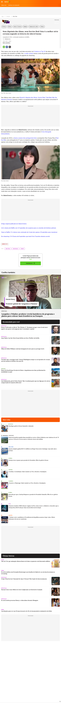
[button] (2, 2)
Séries (9, 26)
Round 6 (22, 97)
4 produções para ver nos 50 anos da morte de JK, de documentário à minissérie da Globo (26, 611)
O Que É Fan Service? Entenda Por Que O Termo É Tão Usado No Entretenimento (24, 579)
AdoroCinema (15, 248)
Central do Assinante (13, 5)
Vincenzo (9, 99)
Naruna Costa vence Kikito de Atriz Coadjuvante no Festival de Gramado (21, 589)
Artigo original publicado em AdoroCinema (13, 224)
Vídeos (42, 26)
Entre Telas (15, 16)
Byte (10, 503)
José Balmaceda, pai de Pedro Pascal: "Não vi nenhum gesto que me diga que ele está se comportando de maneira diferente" (25, 381)
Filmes (4, 26)
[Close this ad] (60, 702)
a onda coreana (28, 53)
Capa (2, 16)
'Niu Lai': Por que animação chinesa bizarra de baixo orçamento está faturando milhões (25, 561)
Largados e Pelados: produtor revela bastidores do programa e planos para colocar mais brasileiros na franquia (28, 315)
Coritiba (10, 469)
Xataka (25, 26)
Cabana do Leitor (33, 26)
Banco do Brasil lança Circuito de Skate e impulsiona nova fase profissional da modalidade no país (23, 371)
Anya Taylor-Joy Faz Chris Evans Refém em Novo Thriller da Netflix (20, 338)
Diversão (8, 16)
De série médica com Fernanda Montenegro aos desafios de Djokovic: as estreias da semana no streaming (28, 572)
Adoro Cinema (17, 26)
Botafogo (10, 424)
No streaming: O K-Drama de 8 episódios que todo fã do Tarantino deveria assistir (25, 236)
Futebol (10, 458)
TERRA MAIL (3, 5)
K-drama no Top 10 (39, 51)
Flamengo (11, 481)
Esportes (3, 368)
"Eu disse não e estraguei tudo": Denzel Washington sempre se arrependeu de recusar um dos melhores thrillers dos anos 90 (25, 360)
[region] (30, 706)
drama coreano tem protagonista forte (25, 138)
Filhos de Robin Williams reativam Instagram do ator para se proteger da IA (22, 349)
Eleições (10, 515)
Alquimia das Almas (31, 97)
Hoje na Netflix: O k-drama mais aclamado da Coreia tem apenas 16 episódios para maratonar (29, 232)
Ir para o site (7, 2)
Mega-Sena (11, 446)
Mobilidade (11, 435)
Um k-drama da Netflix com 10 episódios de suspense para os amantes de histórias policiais (28, 228)
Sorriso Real (41, 97)
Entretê (22, 248)
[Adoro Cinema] (5, 244)
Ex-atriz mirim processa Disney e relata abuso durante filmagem (19, 600)
